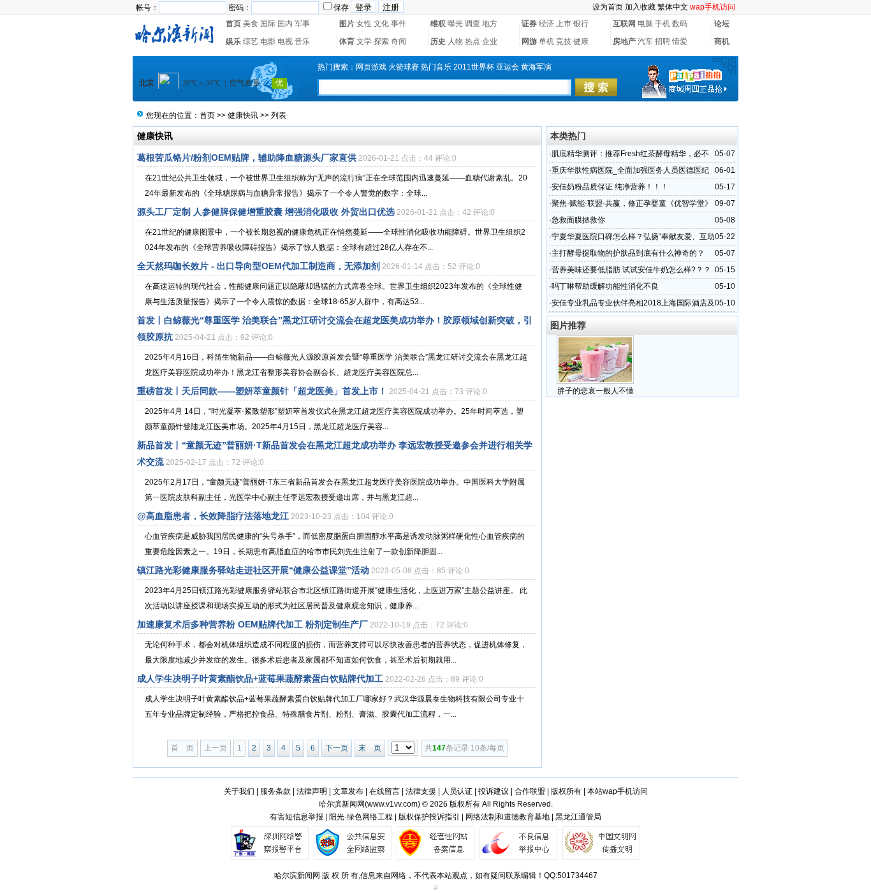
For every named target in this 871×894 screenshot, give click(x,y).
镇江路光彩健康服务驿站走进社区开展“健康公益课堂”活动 (253, 570)
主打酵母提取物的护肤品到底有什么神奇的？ (628, 253)
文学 (364, 41)
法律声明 (311, 791)
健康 (581, 41)
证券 (529, 23)
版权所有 (566, 791)
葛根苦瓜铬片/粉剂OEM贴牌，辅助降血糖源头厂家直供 (246, 157)
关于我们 (239, 791)
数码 (679, 23)
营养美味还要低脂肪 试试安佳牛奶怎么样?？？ (631, 269)
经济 (546, 23)
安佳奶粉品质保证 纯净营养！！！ (610, 186)
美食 (250, 23)
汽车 (645, 41)
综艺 (250, 41)
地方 (489, 23)
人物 (455, 41)
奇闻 (398, 41)
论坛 (721, 23)
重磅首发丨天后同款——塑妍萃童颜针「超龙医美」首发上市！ (262, 391)
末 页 (369, 748)
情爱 (679, 41)
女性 (364, 23)
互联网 (624, 23)
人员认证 (457, 791)
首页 (233, 23)
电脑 (645, 23)
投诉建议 (493, 791)
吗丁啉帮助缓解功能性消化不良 (605, 286)
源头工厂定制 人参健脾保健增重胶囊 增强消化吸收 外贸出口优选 (266, 212)
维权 (438, 23)
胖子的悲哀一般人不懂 (595, 390)
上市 (563, 23)
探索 (381, 41)
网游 (529, 41)
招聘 (662, 41)
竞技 (563, 41)
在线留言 (384, 791)
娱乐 (233, 41)
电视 (285, 41)
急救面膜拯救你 (578, 220)
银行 (581, 23)
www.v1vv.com (392, 804)
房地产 (624, 41)
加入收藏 (640, 7)
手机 (662, 23)
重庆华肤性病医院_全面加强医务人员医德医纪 (630, 170)
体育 (347, 41)
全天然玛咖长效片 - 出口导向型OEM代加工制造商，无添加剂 (258, 266)
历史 (438, 41)
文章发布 (348, 791)
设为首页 (607, 7)
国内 (285, 23)
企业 (489, 41)
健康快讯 (243, 115)
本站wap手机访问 (617, 791)
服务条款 (275, 791)
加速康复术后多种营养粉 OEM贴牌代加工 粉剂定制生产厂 (252, 624)
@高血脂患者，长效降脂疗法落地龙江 (213, 516)
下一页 (336, 748)
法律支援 (421, 791)
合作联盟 (530, 791)
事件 (398, 23)
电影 (267, 41)
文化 (381, 23)
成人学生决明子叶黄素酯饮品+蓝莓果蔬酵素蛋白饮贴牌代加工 (260, 678)
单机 (546, 41)
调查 (472, 23)
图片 (347, 23)
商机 (721, 41)
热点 (472, 41)
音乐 (302, 41)
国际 (267, 23)
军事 (302, 23)
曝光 (455, 23)
